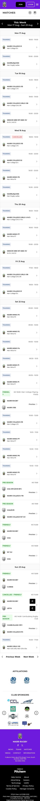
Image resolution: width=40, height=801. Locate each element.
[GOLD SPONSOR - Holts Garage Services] (13, 717)
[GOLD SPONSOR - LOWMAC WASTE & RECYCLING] (13, 724)
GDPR (26, 783)
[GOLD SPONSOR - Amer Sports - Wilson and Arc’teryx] (27, 702)
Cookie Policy (11, 789)
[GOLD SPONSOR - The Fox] (13, 709)
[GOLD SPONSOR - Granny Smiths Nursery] (27, 709)
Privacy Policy (28, 786)
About (26, 777)
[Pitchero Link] (20, 772)
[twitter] (22, 745)
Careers (26, 780)
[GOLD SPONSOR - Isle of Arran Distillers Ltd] (27, 717)
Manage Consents (27, 789)
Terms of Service (13, 786)
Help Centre (16, 777)
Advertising (15, 780)
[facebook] (18, 745)
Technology (16, 783)
